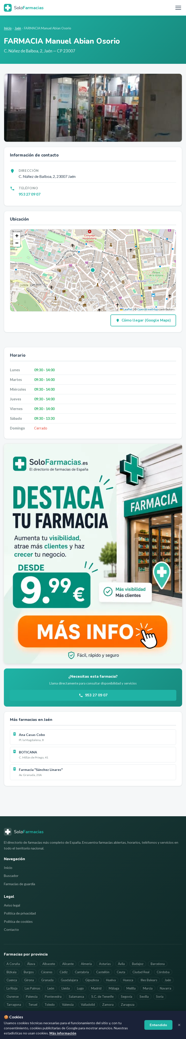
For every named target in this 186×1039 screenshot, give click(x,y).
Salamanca (76, 996)
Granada (47, 980)
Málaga (114, 988)
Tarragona (14, 1004)
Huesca (128, 980)
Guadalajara (69, 980)
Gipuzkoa (92, 980)
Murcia (148, 988)
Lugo (80, 988)
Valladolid (88, 1004)
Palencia (32, 996)
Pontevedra (53, 996)
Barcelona (158, 964)
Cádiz (64, 972)
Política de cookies (18, 921)
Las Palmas (32, 988)
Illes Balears (148, 980)
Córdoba (163, 972)
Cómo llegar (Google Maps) (146, 320)
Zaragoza (127, 1004)
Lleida (66, 988)
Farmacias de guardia (19, 884)
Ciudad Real (140, 972)
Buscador (11, 876)
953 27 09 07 (29, 194)
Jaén (18, 28)
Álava (31, 964)
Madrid (96, 988)
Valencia (68, 1004)
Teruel (32, 1004)
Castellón (102, 972)
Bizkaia (11, 972)
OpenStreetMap (147, 309)
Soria (159, 996)
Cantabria (82, 972)
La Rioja (12, 988)
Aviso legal (12, 905)
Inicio (8, 28)
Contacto (11, 929)
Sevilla (144, 996)
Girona (29, 980)
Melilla (131, 988)
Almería (86, 964)
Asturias (105, 964)
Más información (62, 1033)
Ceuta (121, 972)
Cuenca (12, 980)
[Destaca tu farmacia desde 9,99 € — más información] (93, 553)
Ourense (13, 996)
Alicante (68, 964)
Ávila (121, 964)
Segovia (126, 996)
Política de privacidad (20, 913)
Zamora (108, 1004)
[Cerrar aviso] (179, 1025)
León (50, 988)
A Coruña (13, 964)
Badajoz (137, 964)
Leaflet (127, 309)
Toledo (50, 1004)
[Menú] (178, 8)
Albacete (48, 964)
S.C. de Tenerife (102, 996)
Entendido (158, 1025)
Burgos (29, 972)
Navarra (165, 988)
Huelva (111, 980)
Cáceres (46, 972)
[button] (93, 270)
